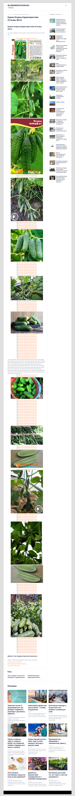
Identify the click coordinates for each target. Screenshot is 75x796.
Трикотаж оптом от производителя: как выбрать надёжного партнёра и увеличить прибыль (61, 22)
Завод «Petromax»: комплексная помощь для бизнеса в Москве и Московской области (61, 146)
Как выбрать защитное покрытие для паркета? (61, 72)
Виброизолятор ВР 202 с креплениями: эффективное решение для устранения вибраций (61, 48)
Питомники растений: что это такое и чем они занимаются (58, 775)
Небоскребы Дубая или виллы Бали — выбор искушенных (61, 30)
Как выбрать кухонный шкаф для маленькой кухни (61, 162)
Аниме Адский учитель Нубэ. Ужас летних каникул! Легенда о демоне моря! (61, 89)
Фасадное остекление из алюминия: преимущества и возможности (61, 122)
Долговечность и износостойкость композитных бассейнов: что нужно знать (61, 137)
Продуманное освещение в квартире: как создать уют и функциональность (61, 38)
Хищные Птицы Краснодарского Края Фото (17, 663)
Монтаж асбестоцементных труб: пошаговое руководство (60, 155)
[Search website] (66, 5)
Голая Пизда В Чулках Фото (14, 665)
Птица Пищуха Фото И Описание (15, 661)
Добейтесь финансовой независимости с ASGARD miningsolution (37, 776)
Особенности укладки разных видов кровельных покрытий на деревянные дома (61, 170)
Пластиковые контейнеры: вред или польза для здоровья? (16, 775)
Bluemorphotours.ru (18, 5)
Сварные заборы (60, 102)
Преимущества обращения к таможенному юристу (61, 129)
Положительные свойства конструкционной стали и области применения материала (60, 112)
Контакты (10, 7)
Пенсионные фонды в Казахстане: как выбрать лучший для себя (61, 57)
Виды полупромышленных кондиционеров (61, 65)
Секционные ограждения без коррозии (60, 97)
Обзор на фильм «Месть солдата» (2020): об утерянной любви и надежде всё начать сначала (61, 80)
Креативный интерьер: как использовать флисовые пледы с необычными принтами (61, 179)
